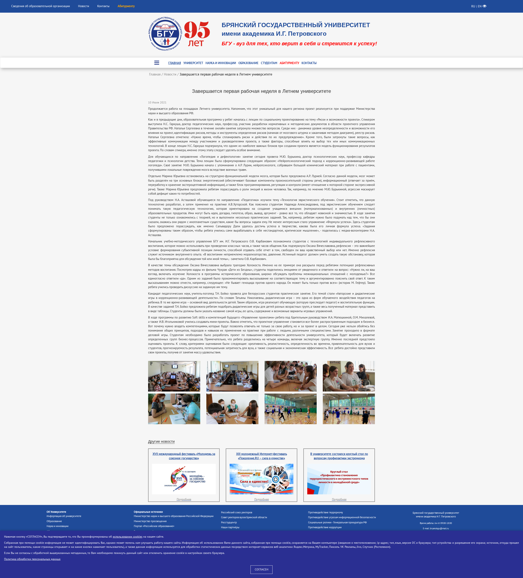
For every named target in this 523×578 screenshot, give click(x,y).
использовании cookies (127, 536)
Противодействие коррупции (325, 527)
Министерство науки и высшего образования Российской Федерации (173, 516)
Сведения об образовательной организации (40, 6)
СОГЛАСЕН (261, 569)
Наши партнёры (230, 527)
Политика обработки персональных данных (32, 559)
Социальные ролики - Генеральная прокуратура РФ (337, 522)
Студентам (269, 63)
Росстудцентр (229, 522)
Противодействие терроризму (325, 512)
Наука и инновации (221, 63)
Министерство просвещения (150, 521)
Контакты (103, 6)
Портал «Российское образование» (154, 526)
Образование (248, 63)
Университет (193, 63)
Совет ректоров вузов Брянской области (244, 517)
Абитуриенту (289, 63)
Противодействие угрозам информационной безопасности (342, 517)
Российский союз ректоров (236, 512)
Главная (174, 63)
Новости (83, 6)
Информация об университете (64, 516)
